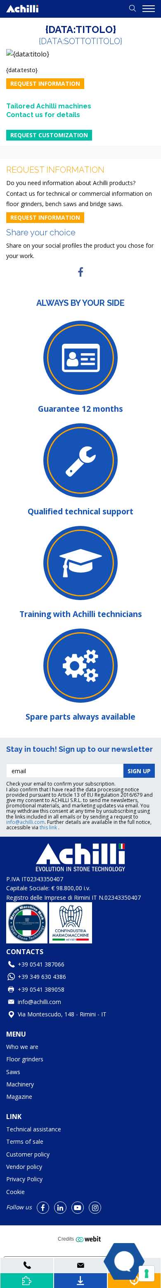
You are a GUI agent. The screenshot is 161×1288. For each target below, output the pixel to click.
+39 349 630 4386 (42, 977)
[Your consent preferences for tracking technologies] (146, 1273)
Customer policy (28, 1154)
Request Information (45, 83)
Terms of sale (24, 1141)
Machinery (20, 1084)
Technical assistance (33, 1129)
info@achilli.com (25, 822)
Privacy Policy (24, 1179)
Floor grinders (24, 1059)
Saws (13, 1072)
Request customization (49, 135)
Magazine (19, 1096)
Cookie (15, 1192)
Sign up (139, 771)
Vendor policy (24, 1167)
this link (49, 827)
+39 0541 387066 (41, 964)
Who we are (22, 1047)
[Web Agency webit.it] (89, 1239)
